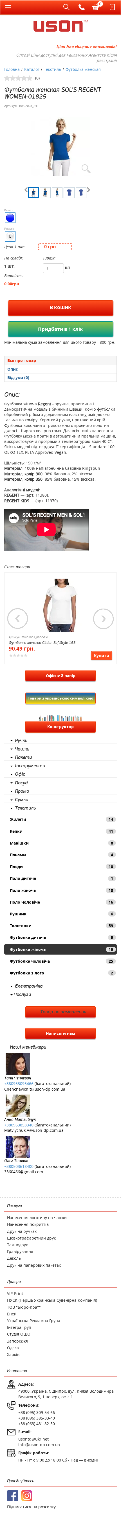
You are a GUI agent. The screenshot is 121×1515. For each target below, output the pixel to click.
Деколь (14, 1258)
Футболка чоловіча (61, 961)
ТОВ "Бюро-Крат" (24, 1307)
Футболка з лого (61, 973)
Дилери (14, 1281)
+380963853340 (18, 1125)
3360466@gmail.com (23, 1171)
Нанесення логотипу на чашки (37, 1217)
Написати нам (60, 1033)
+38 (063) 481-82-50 (36, 1423)
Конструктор (60, 726)
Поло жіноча (61, 890)
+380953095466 (18, 1083)
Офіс (20, 774)
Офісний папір (60, 675)
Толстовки (61, 925)
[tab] (60, 360)
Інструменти (30, 766)
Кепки (61, 831)
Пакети (23, 757)
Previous (17, 618)
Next (103, 618)
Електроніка (28, 986)
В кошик (60, 307)
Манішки (61, 843)
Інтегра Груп (19, 1327)
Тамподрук (17, 1244)
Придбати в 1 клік (60, 329)
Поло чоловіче (61, 902)
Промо (22, 791)
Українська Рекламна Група (33, 1320)
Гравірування (20, 1251)
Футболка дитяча (61, 937)
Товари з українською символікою (60, 698)
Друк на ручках (22, 1231)
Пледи (61, 866)
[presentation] (60, 369)
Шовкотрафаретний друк (31, 1238)
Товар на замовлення (63, 1012)
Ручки (21, 741)
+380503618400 (18, 1166)
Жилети (61, 819)
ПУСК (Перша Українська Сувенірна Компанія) (52, 1300)
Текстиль (25, 808)
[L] (10, 236)
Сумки (21, 800)
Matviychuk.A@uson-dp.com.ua (34, 1130)
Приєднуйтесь (20, 1481)
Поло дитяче (61, 878)
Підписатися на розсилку (31, 1506)
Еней (12, 1314)
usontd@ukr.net (33, 1439)
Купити (101, 655)
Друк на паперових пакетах (34, 1265)
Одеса (13, 1347)
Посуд (21, 783)
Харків (13, 1354)
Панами (61, 854)
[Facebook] (12, 1495)
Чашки (22, 749)
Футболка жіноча (61, 949)
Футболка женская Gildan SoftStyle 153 (42, 642)
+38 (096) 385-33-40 (36, 1418)
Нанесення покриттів (28, 1224)
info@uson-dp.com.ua (39, 1444)
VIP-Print (15, 1293)
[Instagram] (26, 1495)
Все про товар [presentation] (21, 360)
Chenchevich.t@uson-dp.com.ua (34, 1089)
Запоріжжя (17, 1341)
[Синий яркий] (10, 217)
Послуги (22, 994)
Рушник (61, 914)
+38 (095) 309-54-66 (36, 1412)
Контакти (17, 1371)
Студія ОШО (18, 1334)
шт (67, 267)
